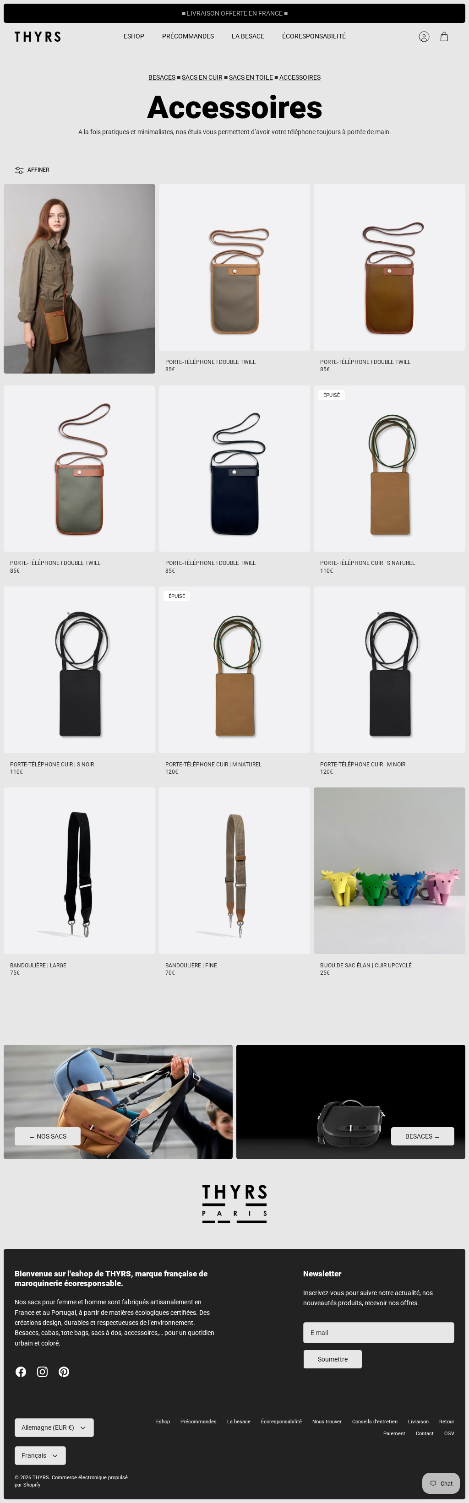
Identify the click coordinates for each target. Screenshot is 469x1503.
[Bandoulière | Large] (79, 870)
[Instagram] (42, 1372)
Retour (446, 1422)
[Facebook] (21, 1372)
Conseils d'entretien (375, 1422)
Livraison (418, 1422)
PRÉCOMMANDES (188, 36)
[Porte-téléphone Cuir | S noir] (79, 669)
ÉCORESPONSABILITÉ (314, 36)
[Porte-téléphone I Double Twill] (235, 267)
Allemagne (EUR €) (48, 1427)
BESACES (161, 77)
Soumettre (333, 1359)
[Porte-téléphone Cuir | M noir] (389, 669)
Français (34, 1455)
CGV (449, 1434)
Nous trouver (327, 1422)
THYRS (41, 1478)
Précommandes (198, 1422)
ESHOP (134, 36)
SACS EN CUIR (202, 77)
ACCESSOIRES (300, 77)
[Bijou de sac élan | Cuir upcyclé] (389, 870)
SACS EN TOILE (251, 77)
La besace (239, 1422)
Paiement (394, 1434)
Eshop (163, 1422)
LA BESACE (248, 36)
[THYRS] (37, 37)
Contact (425, 1434)
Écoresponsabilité (281, 1422)
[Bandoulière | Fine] (235, 870)
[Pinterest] (64, 1372)
